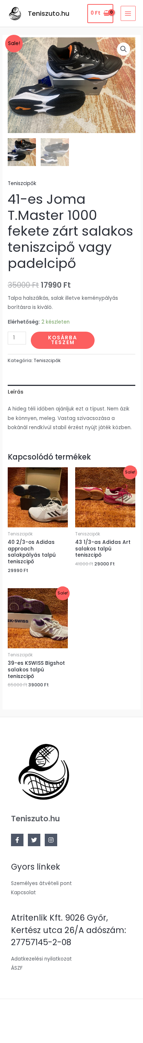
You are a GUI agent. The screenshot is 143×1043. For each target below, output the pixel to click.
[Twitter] (34, 840)
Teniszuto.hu (48, 13)
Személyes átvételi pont (41, 883)
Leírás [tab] (15, 391)
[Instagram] (51, 840)
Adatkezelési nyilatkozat (41, 958)
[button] (123, 49)
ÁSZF (17, 968)
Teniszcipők (22, 183)
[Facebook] (17, 840)
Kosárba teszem (62, 340)
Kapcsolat (23, 892)
